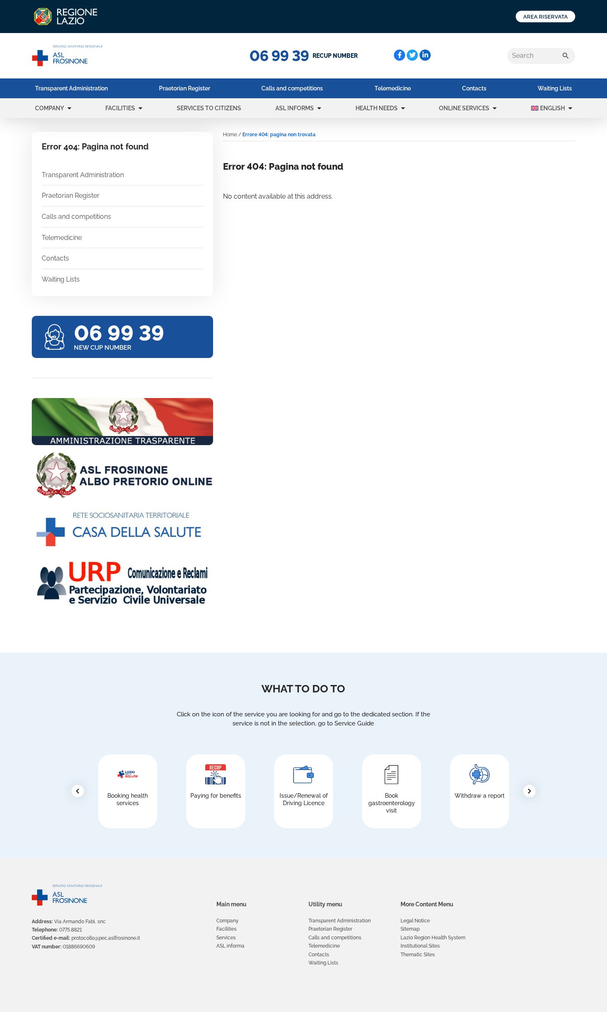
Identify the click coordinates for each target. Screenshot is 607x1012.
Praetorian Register (184, 88)
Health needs (377, 108)
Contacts (474, 88)
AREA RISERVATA (545, 16)
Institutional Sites (420, 946)
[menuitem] (71, 88)
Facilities (120, 108)
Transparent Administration (71, 88)
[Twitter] (412, 55)
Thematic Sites (418, 954)
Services (226, 938)
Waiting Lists (555, 88)
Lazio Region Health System (433, 938)
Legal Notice (415, 921)
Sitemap (410, 929)
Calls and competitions (292, 88)
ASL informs (294, 108)
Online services (464, 108)
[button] (69, 108)
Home (230, 134)
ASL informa (230, 946)
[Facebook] (399, 55)
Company (49, 108)
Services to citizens (209, 108)
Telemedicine (393, 88)
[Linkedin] (425, 55)
